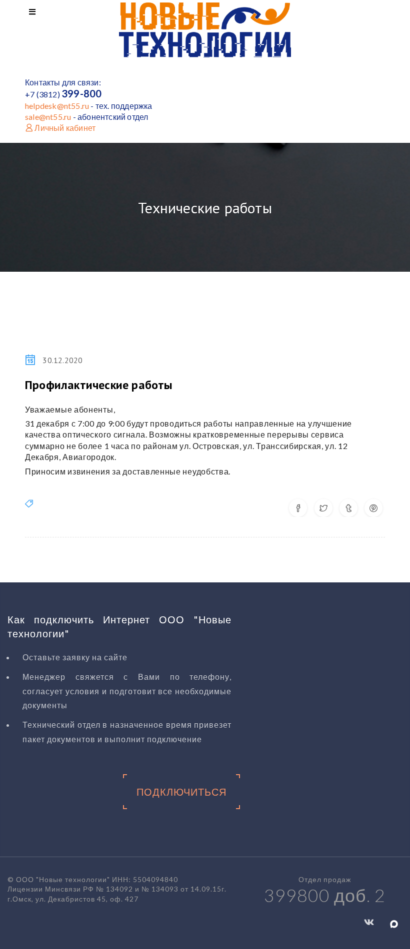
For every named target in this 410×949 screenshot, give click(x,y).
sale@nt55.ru (48, 116)
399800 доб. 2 (325, 895)
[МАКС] (394, 923)
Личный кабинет (64, 127)
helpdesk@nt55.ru (57, 105)
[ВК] (369, 922)
